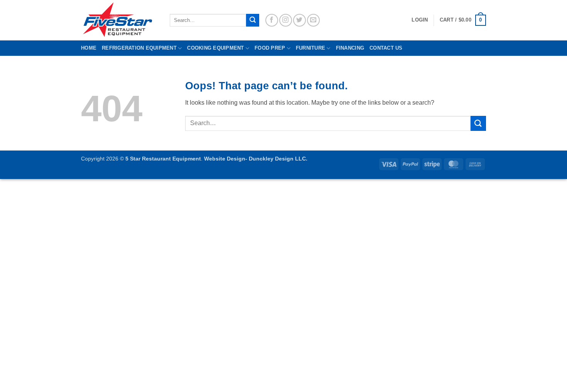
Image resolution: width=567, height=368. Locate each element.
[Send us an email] (313, 20)
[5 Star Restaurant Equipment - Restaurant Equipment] (119, 20)
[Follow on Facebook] (271, 20)
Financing (350, 48)
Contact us (386, 48)
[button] (463, 20)
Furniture (310, 48)
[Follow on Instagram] (285, 20)
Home (88, 48)
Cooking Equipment (215, 48)
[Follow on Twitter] (299, 20)
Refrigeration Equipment (139, 48)
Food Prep (270, 48)
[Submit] (252, 20)
